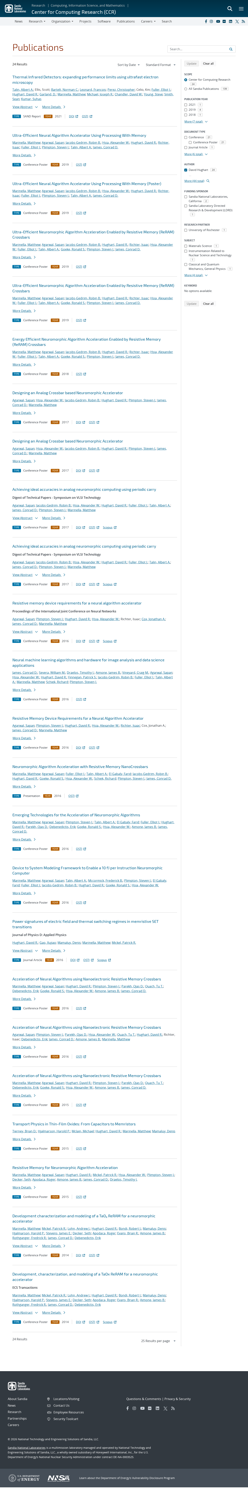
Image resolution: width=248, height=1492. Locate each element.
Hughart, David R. (25, 94)
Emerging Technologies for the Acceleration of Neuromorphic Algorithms (76, 814)
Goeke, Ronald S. (73, 249)
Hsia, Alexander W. (115, 142)
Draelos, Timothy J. (80, 672)
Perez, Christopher (121, 89)
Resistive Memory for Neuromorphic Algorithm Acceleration (65, 1167)
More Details (52, 107)
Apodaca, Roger (43, 1179)
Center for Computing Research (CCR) (74, 12)
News (19, 21)
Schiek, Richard (57, 682)
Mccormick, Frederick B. (105, 880)
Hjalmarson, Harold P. (54, 1131)
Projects (85, 21)
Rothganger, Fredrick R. (29, 1238)
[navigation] (129, 65)
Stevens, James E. (58, 1233)
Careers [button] (146, 21)
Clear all (209, 63)
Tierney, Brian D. (24, 1131)
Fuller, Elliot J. (161, 89)
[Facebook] (205, 21)
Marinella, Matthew (71, 94)
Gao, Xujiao (48, 942)
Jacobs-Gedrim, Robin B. (83, 142)
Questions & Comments (143, 1399)
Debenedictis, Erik (62, 827)
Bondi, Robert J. (130, 1228)
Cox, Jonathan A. (153, 619)
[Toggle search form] (230, 8)
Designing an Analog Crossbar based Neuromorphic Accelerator (67, 392)
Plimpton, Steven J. (55, 147)
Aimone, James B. (108, 672)
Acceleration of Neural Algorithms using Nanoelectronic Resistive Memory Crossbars (86, 979)
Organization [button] (61, 21)
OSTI (85, 116)
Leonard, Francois (93, 89)
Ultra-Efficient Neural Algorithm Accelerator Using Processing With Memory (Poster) (86, 183)
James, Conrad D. (105, 147)
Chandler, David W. (128, 94)
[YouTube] (218, 21)
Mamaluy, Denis (69, 942)
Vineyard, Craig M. (135, 672)
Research (38, 5)
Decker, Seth (21, 1179)
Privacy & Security (177, 1399)
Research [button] (35, 21)
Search (167, 21)
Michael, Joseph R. (100, 94)
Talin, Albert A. (22, 89)
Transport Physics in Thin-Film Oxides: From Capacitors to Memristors (74, 1123)
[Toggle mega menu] (241, 8)
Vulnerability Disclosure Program (153, 1478)
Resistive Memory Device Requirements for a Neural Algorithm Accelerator (78, 718)
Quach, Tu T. (154, 986)
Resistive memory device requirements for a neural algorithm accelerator (77, 603)
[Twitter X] (237, 21)
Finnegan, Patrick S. (82, 677)
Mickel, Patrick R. (124, 942)
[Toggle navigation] (7, 21)
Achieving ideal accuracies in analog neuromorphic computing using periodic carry (84, 489)
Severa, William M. (52, 672)
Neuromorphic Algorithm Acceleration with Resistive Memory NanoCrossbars (80, 766)
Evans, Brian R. (128, 1233)
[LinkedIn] (231, 21)
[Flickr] (225, 21)
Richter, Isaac (139, 244)
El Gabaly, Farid (120, 774)
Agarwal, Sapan (53, 142)
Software (104, 21)
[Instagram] (212, 21)
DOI (71, 116)
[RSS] (244, 21)
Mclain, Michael (83, 1131)
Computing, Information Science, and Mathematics (88, 5)
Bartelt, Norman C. (64, 89)
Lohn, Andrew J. (79, 1228)
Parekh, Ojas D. (37, 827)
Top (236, 1487)
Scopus (107, 527)
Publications (126, 21)
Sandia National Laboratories (27, 1448)
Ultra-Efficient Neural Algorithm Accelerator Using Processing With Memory (79, 135)
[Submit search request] (231, 49)
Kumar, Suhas (31, 99)
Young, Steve (153, 94)
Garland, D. (48, 94)
